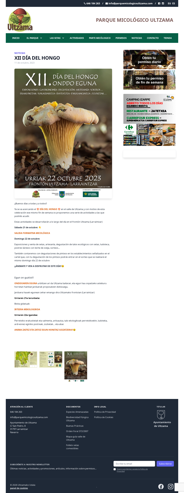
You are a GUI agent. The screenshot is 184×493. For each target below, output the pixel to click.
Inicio (16, 38)
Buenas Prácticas (75, 425)
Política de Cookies (103, 417)
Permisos (121, 38)
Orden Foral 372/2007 (77, 431)
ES (173, 3)
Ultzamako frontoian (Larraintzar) (77, 292)
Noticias (137, 38)
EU (169, 3)
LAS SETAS (55, 38)
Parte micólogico (100, 38)
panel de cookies (19, 488)
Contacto (153, 38)
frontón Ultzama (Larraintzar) (87, 221)
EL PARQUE (32, 38)
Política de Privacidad (105, 411)
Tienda (168, 38)
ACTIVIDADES (77, 38)
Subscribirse (165, 463)
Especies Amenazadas (77, 411)
